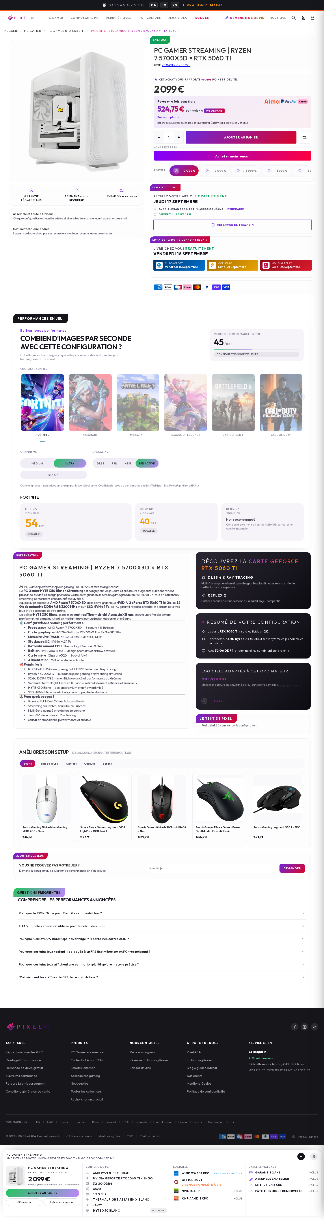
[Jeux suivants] (301, 396)
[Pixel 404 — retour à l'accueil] (28, 1026)
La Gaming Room (199, 1059)
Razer (96, 1121)
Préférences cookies (79, 1135)
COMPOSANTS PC (85, 17)
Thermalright (216, 1121)
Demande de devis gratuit (24, 1067)
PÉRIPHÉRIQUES (118, 17)
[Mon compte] (303, 17)
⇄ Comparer (24, 1202)
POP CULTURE (150, 17)
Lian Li (198, 1121)
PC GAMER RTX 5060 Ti (66, 30)
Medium (37, 463)
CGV (130, 1135)
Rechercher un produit (87, 1099)
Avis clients (194, 1075)
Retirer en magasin (61, 1202)
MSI (38, 1121)
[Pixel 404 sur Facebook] (294, 1026)
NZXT (126, 1121)
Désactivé (147, 463)
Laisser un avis (140, 1067)
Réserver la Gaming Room (149, 1059)
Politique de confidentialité (206, 1091)
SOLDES (202, 17)
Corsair (64, 1121)
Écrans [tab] (107, 763)
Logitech (80, 1121)
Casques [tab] (89, 763)
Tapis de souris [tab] (48, 763)
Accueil (11, 30)
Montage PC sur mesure (23, 1059)
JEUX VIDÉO (178, 17)
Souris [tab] (28, 763)
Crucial (183, 1121)
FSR (114, 463)
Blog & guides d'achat (202, 1067)
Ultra (69, 463)
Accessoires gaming (85, 1075)
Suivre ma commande (21, 1075)
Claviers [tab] (71, 763)
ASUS (50, 1121)
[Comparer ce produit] (305, 137)
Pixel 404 (194, 1052)
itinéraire (235, 208)
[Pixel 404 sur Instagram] (304, 1026)
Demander (292, 868)
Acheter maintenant (232, 155)
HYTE (234, 1121)
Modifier (158, 1210)
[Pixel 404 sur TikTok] (314, 1026)
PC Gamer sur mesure (87, 1052)
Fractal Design (162, 1121)
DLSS (100, 463)
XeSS (128, 463)
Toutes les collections (86, 1091)
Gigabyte (141, 1121)
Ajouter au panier (241, 137)
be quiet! (111, 1121)
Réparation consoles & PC (24, 1052)
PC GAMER (55, 17)
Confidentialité (149, 1135)
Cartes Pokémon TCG (87, 1059)
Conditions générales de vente (28, 1091)
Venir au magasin (142, 1052)
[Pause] (204, 701)
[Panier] (312, 17)
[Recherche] (293, 17)
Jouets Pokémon (83, 1067)
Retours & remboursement (25, 1083)
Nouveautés (79, 1083)
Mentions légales (199, 1083)
